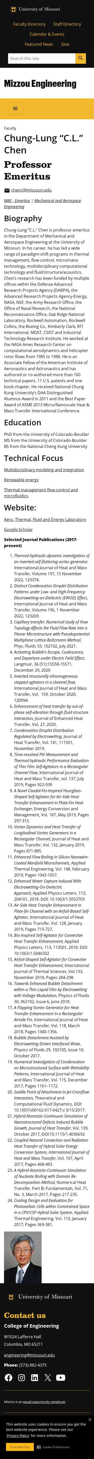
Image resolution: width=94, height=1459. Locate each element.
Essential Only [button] (20, 1447)
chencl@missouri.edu (31, 190)
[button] (53, 1447)
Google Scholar (18, 529)
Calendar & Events (47, 34)
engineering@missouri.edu (29, 1355)
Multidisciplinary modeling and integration (44, 470)
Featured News (39, 44)
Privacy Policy (18, 1435)
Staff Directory (67, 24)
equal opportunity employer (44, 1401)
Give (65, 44)
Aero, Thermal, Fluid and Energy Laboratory (45, 519)
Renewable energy (21, 480)
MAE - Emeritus (17, 200)
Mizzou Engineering (40, 83)
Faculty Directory (29, 24)
